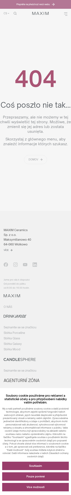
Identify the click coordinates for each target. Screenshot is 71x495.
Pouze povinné (35, 476)
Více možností (35, 487)
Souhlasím (35, 465)
